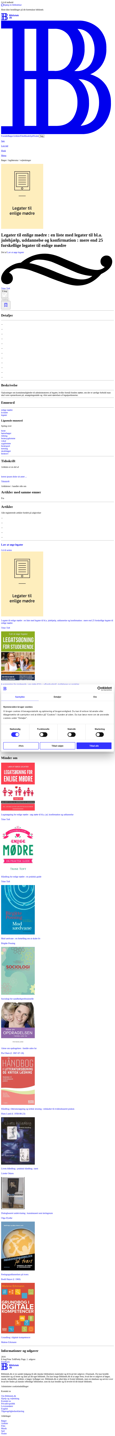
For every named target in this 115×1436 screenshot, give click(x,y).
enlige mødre (7, 410)
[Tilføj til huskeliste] (5, 305)
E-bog (4, 291)
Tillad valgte (57, 746)
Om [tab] (95, 696)
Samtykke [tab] (20, 696)
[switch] (43, 734)
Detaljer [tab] (57, 696)
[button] (57, 1358)
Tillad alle (94, 746)
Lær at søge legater (15, 252)
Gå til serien (6, 550)
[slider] (57, 196)
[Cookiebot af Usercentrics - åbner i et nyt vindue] (99, 688)
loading (5, 299)
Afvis (21, 746)
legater (4, 415)
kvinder (4, 412)
